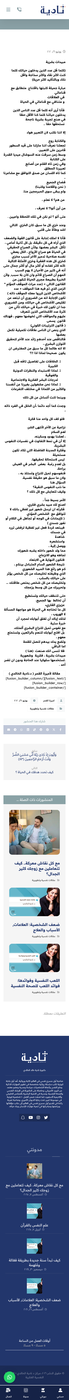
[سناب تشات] (23, 1117)
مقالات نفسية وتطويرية (42, 708)
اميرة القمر (48, 700)
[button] (9, 1377)
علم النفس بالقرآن (34, 1225)
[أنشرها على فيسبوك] (60, 729)
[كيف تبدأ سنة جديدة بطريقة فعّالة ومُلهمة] (34, 1246)
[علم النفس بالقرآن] (34, 1211)
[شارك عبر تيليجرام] (15, 729)
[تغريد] (46, 1117)
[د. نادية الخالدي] (53, 9)
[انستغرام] (38, 1117)
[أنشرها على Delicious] (34, 729)
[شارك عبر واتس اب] (21, 729)
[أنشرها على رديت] (41, 729)
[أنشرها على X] (54, 729)
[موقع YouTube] (30, 1117)
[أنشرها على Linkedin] (28, 729)
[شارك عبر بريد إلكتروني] (8, 729)
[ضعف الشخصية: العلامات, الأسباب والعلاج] (34, 1286)
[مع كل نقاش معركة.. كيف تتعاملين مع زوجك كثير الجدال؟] (34, 1171)
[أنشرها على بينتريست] (47, 729)
